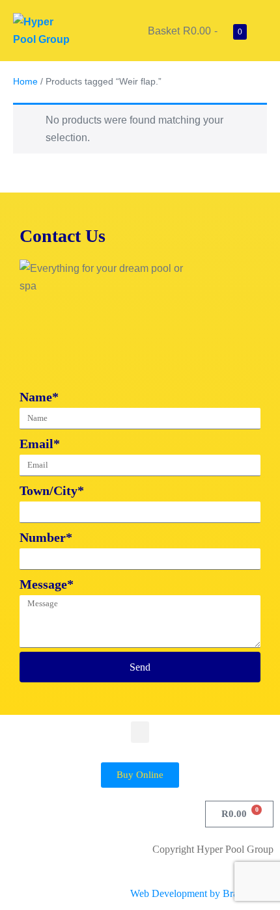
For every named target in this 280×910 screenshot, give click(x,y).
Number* (46, 537)
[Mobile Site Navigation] (263, 31)
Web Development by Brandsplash (201, 893)
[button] (140, 732)
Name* (39, 397)
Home (25, 81)
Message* (47, 584)
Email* (40, 443)
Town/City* (52, 490)
